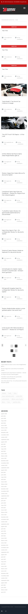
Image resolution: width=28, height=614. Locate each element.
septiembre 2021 (5, 552)
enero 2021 (3, 571)
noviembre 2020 (5, 575)
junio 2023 (3, 503)
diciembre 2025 (4, 432)
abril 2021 (3, 564)
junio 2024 (3, 474)
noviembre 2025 (5, 435)
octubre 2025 (4, 437)
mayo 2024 (3, 477)
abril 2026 (3, 423)
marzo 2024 (4, 481)
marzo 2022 (4, 538)
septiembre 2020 (5, 580)
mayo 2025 (3, 449)
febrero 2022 (4, 540)
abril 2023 (3, 507)
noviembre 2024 (5, 463)
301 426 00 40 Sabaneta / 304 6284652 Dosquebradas (15, 2)
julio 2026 (3, 416)
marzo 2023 (4, 510)
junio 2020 (3, 587)
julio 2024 (3, 472)
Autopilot (4, 393)
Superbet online (16, 402)
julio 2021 (3, 557)
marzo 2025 (4, 453)
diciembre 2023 (4, 489)
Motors (3, 402)
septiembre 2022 (5, 524)
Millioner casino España (17, 399)
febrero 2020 (4, 590)
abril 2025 (3, 451)
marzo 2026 (4, 425)
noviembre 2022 (5, 519)
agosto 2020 (4, 582)
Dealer (9, 393)
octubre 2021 (4, 550)
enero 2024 (3, 486)
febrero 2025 (4, 456)
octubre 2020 (4, 578)
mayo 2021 (3, 561)
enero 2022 (3, 543)
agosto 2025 (4, 442)
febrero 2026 (4, 427)
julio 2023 (3, 500)
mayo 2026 (3, 420)
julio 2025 (3, 444)
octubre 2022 (4, 521)
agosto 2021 (4, 554)
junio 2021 (3, 559)
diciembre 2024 (4, 460)
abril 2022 (3, 536)
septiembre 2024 (5, 467)
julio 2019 (3, 592)
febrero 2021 (4, 568)
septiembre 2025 (5, 439)
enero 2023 (3, 514)
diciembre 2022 (4, 517)
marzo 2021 (4, 566)
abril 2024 (3, 479)
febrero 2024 (4, 484)
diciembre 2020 (4, 573)
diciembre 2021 (4, 545)
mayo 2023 (3, 505)
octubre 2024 (4, 465)
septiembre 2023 (5, 496)
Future (15, 393)
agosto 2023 (4, 498)
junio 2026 (3, 418)
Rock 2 (8, 402)
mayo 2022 (3, 533)
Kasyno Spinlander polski (8, 396)
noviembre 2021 (5, 547)
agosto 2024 (4, 470)
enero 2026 (3, 430)
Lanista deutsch (5, 399)
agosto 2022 (4, 526)
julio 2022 (3, 528)
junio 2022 (3, 531)
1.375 (14, 355)
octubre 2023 (4, 493)
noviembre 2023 (5, 491)
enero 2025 (3, 458)
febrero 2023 (4, 512)
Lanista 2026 (19, 396)
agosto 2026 (4, 413)
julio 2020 (3, 585)
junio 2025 (3, 446)
